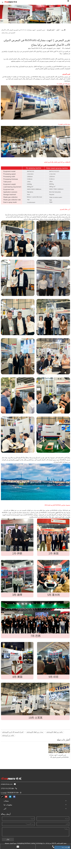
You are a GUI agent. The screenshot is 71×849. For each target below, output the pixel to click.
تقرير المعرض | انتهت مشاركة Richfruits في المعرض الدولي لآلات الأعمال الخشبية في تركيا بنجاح (59, 756)
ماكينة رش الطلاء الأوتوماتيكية (55, 732)
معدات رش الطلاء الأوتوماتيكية (35, 732)
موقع (29, 48)
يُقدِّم (8, 839)
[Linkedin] (10, 796)
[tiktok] (2, 796)
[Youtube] (6, 796)
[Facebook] (14, 796)
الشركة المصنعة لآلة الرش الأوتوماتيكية (12, 732)
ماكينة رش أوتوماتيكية (8, 735)
